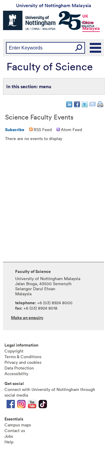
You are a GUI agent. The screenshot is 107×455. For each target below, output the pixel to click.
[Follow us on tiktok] (43, 405)
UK (85, 16)
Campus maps (17, 425)
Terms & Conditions (22, 356)
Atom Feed (71, 129)
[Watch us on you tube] (32, 405)
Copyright (13, 351)
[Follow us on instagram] (21, 405)
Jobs (8, 436)
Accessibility (16, 373)
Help (8, 442)
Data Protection (19, 368)
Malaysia (91, 28)
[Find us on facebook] (11, 405)
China (88, 22)
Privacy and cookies (22, 362)
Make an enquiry (27, 318)
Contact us (14, 430)
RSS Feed (43, 129)
